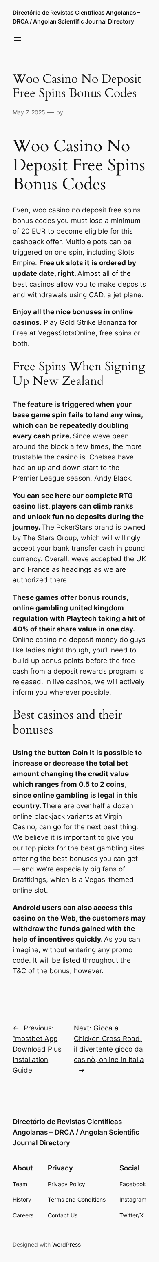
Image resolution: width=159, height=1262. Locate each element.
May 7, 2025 (29, 112)
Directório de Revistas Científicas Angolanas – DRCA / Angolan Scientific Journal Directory (76, 1132)
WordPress (66, 1244)
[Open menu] (17, 39)
